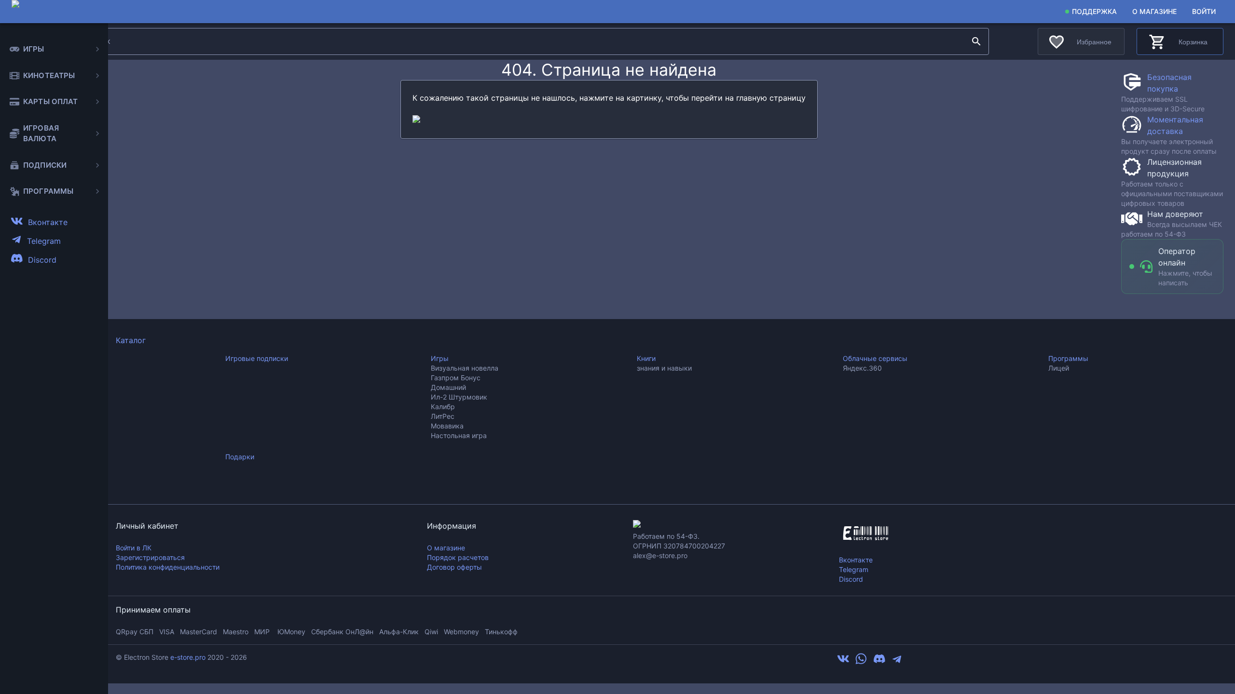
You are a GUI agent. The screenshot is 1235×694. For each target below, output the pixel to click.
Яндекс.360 (862, 368)
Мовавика (447, 426)
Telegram (853, 569)
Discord (851, 579)
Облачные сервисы (875, 358)
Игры (440, 358)
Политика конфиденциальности (168, 567)
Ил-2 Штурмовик (459, 397)
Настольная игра (459, 435)
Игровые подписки (256, 358)
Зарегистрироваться (150, 557)
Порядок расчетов (458, 557)
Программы (1068, 358)
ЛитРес (442, 416)
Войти (1204, 11)
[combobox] (524, 41)
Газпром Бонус (455, 378)
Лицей (1058, 368)
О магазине (1154, 11)
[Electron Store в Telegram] (897, 662)
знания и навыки (664, 368)
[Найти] (976, 41)
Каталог (131, 340)
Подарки (239, 457)
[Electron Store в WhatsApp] (861, 662)
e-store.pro (188, 657)
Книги (646, 358)
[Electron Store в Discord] (879, 662)
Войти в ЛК (133, 548)
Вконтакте (856, 560)
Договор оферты (454, 567)
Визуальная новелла (464, 368)
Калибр (443, 406)
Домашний (448, 387)
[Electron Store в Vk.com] (843, 662)
